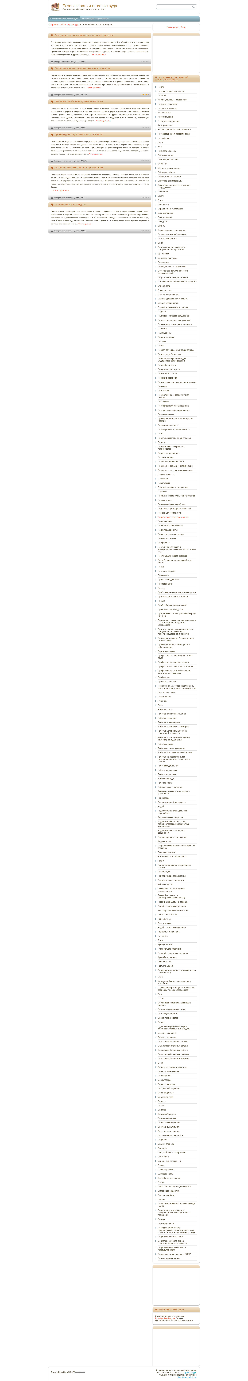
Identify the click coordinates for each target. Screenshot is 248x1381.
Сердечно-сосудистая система (172, 1067)
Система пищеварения (169, 1131)
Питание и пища (165, 457)
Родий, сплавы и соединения (172, 927)
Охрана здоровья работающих (172, 299)
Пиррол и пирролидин (168, 453)
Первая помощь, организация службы (176, 350)
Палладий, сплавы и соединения (173, 316)
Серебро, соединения (168, 1071)
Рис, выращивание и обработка (173, 910)
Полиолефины (165, 521)
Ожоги (161, 196)
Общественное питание (169, 176)
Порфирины (164, 543)
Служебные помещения (169, 1178)
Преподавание (165, 584)
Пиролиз (162, 442)
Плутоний (162, 491)
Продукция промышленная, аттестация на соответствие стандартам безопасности (177, 622)
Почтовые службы (166, 571)
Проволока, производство (170, 609)
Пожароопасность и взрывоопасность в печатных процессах (84, 35)
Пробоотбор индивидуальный (172, 605)
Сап (160, 994)
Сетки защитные (166, 1093)
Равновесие (163, 798)
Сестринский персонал (169, 1088)
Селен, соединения (167, 1037)
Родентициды (164, 923)
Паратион (162, 329)
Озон (160, 200)
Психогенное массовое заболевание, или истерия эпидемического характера (177, 687)
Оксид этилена (165, 217)
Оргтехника (163, 254)
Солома (161, 1219)
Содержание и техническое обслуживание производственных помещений (174, 1212)
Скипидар (162, 1148)
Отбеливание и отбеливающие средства (177, 282)
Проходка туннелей (167, 681)
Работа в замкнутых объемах (172, 714)
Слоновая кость (165, 1174)
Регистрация (173, 27)
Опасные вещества (167, 239)
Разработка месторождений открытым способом (176, 847)
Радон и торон (165, 841)
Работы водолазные (167, 770)
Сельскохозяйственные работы (173, 1050)
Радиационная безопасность (171, 802)
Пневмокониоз (165, 500)
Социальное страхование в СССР (174, 1254)
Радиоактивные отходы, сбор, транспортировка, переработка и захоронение (173, 824)
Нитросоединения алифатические (174, 130)
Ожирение (163, 192)
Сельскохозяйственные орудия (173, 1046)
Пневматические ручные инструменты (176, 496)
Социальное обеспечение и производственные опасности (172, 1242)
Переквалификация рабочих (171, 504)
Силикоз (162, 1110)
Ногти (160, 142)
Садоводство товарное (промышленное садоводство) (177, 971)
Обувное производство (169, 168)
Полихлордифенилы (168, 530)
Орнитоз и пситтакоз (167, 258)
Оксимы (161, 226)
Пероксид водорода (167, 378)
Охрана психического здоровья (173, 307)
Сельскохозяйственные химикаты (174, 1059)
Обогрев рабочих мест (168, 159)
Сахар (161, 998)
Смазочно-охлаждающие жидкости (174, 1187)
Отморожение (164, 290)
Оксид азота (163, 221)
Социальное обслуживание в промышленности (172, 1248)
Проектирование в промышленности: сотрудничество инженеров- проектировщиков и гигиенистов (176, 631)
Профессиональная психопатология (175, 666)
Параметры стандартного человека (175, 324)
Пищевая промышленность (171, 462)
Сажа (160, 977)
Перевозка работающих (169, 354)
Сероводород (164, 1076)
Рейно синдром (165, 884)
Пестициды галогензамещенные (173, 406)
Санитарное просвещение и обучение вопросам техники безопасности (176, 989)
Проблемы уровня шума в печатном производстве (79, 134)
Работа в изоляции (167, 718)
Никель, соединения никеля (171, 91)
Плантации (163, 479)
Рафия (161, 861)
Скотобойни (163, 1157)
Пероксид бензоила (167, 373)
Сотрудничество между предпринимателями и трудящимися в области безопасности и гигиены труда (176, 1230)
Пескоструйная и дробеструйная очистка (173, 396)
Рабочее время (165, 783)
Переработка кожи (167, 365)
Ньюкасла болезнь (167, 151)
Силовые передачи (167, 1118)
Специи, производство (169, 1258)
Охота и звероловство (168, 294)
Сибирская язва (165, 1097)
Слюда (161, 1182)
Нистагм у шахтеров (167, 104)
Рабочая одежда (166, 778)
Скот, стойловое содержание (171, 1152)
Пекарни (162, 341)
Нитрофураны (165, 138)
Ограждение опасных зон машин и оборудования (174, 186)
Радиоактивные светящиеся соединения (171, 831)
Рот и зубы (163, 936)
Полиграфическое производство (66, 62)
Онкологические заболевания (172, 234)
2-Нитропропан (165, 125)
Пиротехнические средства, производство (171, 447)
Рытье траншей (165, 966)
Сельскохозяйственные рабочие (173, 1054)
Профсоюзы (164, 677)
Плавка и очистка (166, 474)
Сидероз (162, 1101)
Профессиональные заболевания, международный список (174, 672)
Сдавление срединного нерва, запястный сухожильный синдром (174, 1027)
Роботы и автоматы (167, 915)
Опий (160, 243)
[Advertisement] (176, 54)
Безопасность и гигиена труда (90, 6)
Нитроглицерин (165, 117)
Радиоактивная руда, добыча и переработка (172, 812)
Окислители (163, 204)
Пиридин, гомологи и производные (174, 438)
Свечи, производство (168, 1018)
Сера (160, 1063)
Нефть (161, 87)
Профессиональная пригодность (173, 662)
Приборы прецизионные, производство (177, 592)
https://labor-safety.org (187, 1377)
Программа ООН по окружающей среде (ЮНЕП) (177, 615)
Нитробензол (164, 112)
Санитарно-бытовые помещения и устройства (174, 982)
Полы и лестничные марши (171, 534)
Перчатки (162, 386)
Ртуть (160, 940)
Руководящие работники (169, 949)
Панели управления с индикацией (174, 320)
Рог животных (164, 919)
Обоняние (163, 164)
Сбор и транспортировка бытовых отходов (174, 1004)
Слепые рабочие (166, 1169)
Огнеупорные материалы (170, 181)
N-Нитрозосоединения (169, 121)
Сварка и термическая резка (171, 1009)
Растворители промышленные (172, 856)
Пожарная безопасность (169, 513)
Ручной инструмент (167, 957)
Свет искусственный (167, 1014)
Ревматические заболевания (172, 876)
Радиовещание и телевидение (172, 837)
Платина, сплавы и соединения (173, 487)
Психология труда (166, 692)
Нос (160, 147)
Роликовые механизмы (169, 932)
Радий (161, 806)
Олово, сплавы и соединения (172, 230)
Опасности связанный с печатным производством (79, 168)
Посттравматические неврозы (172, 556)
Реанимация (164, 872)
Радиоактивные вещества (170, 817)
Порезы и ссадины (167, 538)
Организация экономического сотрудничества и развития (172, 248)
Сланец (161, 1165)
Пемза (161, 346)
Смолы (161, 1199)
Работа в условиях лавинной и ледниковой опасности (172, 732)
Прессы (161, 588)
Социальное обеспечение (170, 1237)
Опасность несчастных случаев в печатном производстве (82, 68)
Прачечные (163, 575)
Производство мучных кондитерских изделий (175, 419)
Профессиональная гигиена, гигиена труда (175, 656)
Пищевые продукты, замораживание (175, 470)
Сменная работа (166, 1195)
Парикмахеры (164, 333)
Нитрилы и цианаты (167, 108)
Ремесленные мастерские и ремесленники (171, 890)
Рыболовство (164, 962)
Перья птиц (163, 391)
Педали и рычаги (166, 337)
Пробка (161, 601)
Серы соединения (166, 1084)
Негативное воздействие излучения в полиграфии (79, 101)
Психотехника (164, 697)
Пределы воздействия (168, 579)
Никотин (162, 95)
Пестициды (163, 401)
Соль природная (166, 1223)
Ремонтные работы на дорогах (172, 902)
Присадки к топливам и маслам (173, 597)
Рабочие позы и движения (170, 787)
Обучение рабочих (167, 172)
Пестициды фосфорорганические (174, 410)
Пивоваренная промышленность (174, 429)
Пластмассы (164, 483)
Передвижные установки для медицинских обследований (172, 359)
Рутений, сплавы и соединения (173, 953)
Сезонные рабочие (167, 1033)
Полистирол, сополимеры (170, 526)
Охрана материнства (168, 303)
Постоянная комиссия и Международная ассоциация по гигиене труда (177, 549)
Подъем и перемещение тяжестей (174, 508)
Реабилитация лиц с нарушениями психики (174, 866)
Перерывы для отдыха (169, 369)
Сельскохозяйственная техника (173, 1041)
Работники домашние (168, 766)
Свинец (161, 1022)
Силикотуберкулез (167, 1114)
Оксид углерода (165, 213)
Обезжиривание (165, 155)
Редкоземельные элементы (171, 880)
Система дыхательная (168, 1127)
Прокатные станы (166, 651)
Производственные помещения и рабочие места (174, 646)
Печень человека (166, 414)
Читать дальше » (99, 55)
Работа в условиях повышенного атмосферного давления (174, 738)
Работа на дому (165, 744)
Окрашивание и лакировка (170, 209)
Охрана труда (189, 1372)
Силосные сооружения (169, 1123)
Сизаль (161, 1105)
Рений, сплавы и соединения (172, 906)
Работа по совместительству (171, 748)
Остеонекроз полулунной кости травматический (173, 272)
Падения (162, 311)
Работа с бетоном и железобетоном (175, 752)
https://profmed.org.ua (165, 1318)
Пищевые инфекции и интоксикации (175, 466)
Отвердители (164, 286)
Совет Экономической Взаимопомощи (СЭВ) (176, 1205)
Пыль (160, 705)
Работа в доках (165, 709)
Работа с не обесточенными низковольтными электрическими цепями (174, 759)
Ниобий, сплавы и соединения (172, 100)
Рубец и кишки (165, 944)
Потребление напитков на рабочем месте (175, 561)
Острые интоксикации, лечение (173, 277)
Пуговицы (162, 701)
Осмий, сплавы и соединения (172, 266)
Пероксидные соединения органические (177, 382)
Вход (183, 27)
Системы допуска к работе (170, 1135)
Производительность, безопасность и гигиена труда (176, 639)
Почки (161, 567)
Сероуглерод (164, 1080)
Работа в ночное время (169, 722)
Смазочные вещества (168, 1191)
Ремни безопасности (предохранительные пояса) (171, 896)
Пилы (160, 434)
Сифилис (162, 1140)
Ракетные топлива (166, 852)
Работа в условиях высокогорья (173, 726)
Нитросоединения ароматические (174, 134)
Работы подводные (167, 774)
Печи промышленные (168, 425)
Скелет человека (166, 1144)
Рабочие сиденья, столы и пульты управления (174, 792)
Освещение (163, 262)
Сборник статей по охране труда (64, 24)
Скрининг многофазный (169, 1161)
